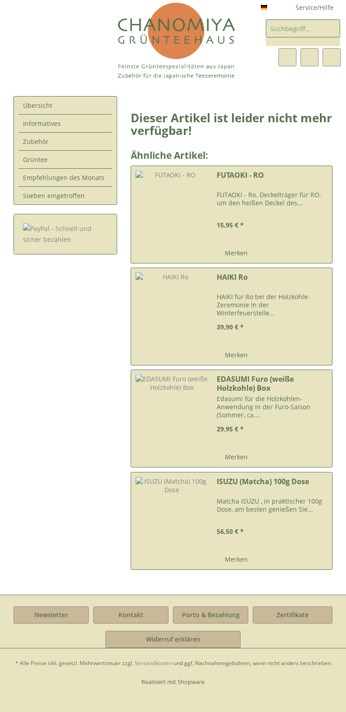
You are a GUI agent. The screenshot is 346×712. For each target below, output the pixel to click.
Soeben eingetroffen (54, 195)
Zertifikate (293, 614)
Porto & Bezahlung (211, 614)
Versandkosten (153, 663)
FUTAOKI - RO (240, 175)
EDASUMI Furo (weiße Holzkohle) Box (255, 383)
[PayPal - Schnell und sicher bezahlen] (65, 234)
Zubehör (36, 141)
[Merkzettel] (287, 57)
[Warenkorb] (332, 57)
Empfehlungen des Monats (64, 177)
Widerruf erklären (173, 639)
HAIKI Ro (232, 277)
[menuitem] (303, 32)
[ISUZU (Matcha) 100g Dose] (172, 521)
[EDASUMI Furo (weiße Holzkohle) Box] (172, 418)
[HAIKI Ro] (172, 317)
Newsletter (51, 614)
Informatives (42, 123)
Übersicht (37, 105)
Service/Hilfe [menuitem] (314, 7)
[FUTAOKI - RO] (172, 215)
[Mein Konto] (309, 57)
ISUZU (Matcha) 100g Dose (263, 481)
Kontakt (130, 614)
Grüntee (35, 159)
